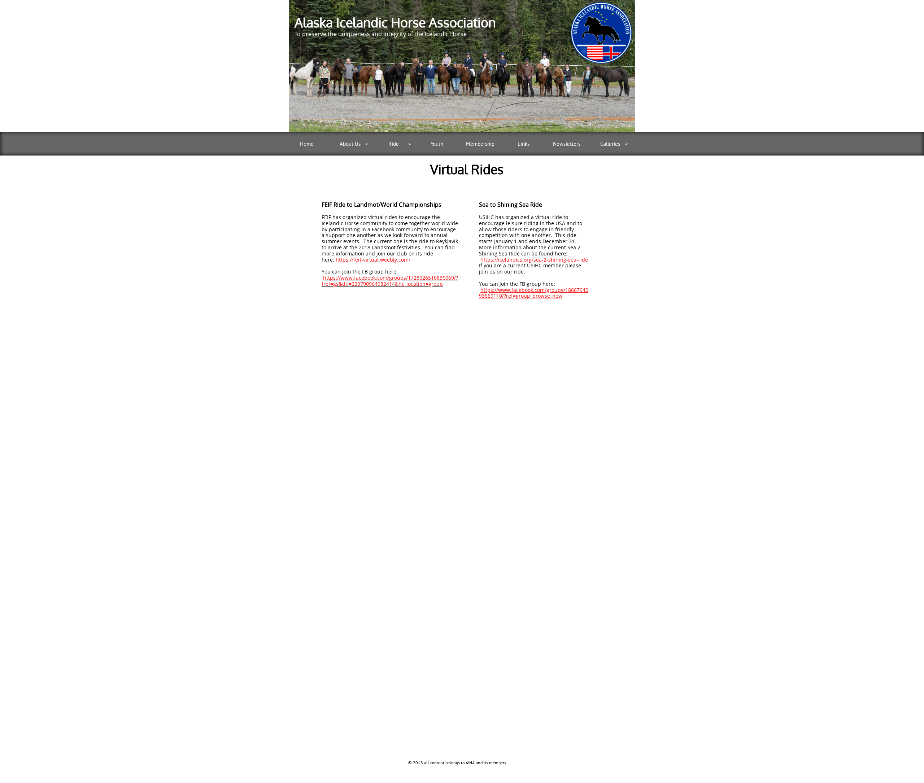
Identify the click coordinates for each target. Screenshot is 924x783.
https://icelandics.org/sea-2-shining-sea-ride (534, 259)
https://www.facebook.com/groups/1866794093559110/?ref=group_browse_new (533, 292)
